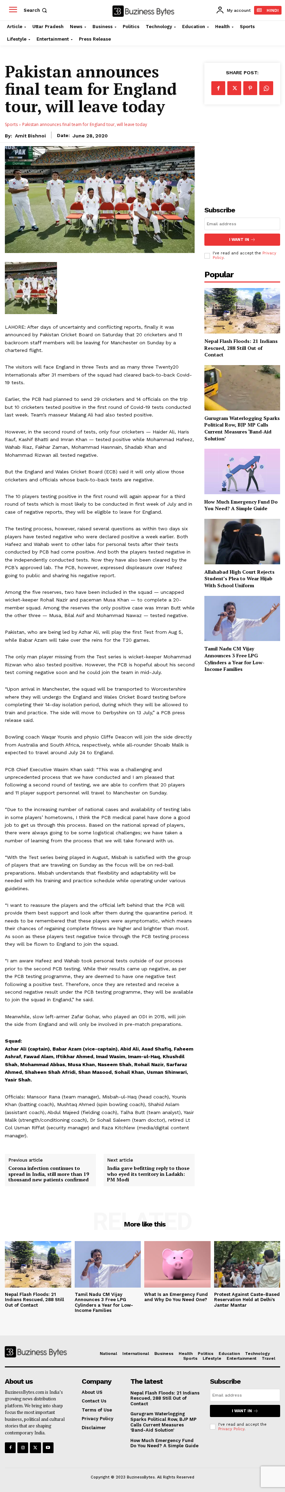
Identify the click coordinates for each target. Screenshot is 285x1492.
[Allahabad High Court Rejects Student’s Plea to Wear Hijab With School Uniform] (242, 541)
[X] (234, 88)
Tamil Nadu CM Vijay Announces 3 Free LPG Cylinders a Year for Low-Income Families (234, 658)
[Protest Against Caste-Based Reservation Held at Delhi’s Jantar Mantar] (247, 1264)
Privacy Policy (231, 1429)
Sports (11, 124)
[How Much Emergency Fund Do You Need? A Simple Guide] (242, 471)
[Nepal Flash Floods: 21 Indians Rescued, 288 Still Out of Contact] (242, 311)
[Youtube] (48, 1447)
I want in (239, 239)
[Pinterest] (250, 88)
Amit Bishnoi (30, 135)
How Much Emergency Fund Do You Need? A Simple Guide (241, 505)
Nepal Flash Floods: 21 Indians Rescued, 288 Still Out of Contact (241, 348)
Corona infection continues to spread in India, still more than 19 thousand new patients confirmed (48, 1174)
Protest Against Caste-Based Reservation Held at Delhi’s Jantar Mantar (247, 1300)
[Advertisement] (242, 149)
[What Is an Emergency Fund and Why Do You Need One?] (177, 1264)
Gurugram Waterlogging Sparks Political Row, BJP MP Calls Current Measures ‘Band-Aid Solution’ (242, 428)
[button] (36, 10)
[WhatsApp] (266, 88)
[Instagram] (22, 1447)
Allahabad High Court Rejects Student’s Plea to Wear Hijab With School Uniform (239, 578)
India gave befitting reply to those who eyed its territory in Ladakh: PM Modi (148, 1174)
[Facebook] (218, 88)
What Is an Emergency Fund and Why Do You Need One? (176, 1297)
